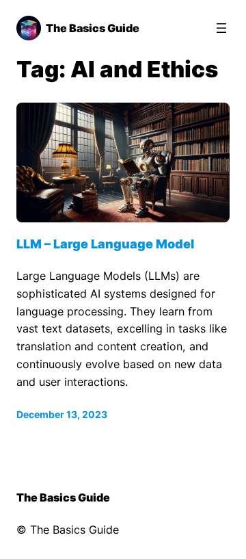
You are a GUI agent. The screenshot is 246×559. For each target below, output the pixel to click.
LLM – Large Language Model (105, 243)
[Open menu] (221, 28)
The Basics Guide (92, 28)
